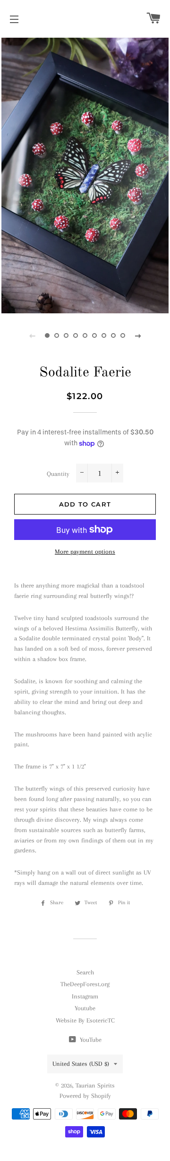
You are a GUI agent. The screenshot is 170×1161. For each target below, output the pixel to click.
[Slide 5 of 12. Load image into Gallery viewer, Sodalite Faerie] (85, 335)
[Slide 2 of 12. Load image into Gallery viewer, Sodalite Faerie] (56, 335)
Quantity (58, 473)
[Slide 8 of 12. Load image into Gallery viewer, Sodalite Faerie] (113, 335)
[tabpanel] (85, 174)
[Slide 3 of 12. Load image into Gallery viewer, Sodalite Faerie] (66, 335)
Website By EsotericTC (85, 1020)
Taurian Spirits (95, 1085)
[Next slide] (138, 335)
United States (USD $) (80, 1063)
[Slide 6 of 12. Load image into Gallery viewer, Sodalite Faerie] (94, 335)
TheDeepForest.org (85, 984)
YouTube (90, 1039)
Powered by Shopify (85, 1095)
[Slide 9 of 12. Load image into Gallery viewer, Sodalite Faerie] (123, 335)
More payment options (85, 551)
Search (85, 972)
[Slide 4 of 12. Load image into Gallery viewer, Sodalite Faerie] (75, 335)
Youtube (85, 1008)
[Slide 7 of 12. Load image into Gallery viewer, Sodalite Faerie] (104, 335)
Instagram (85, 996)
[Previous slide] (32, 335)
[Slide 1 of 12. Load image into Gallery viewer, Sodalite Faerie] (47, 335)
